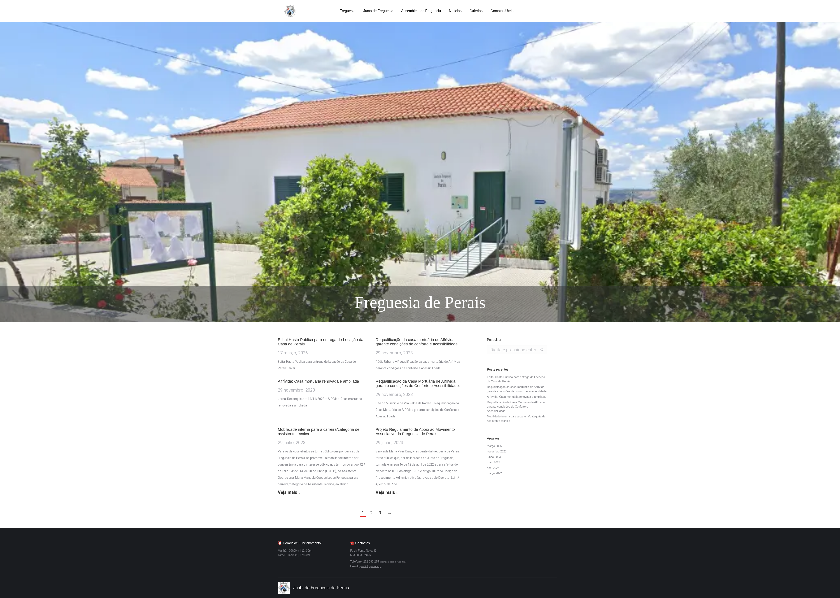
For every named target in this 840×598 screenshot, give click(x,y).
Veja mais (287, 492)
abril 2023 (493, 468)
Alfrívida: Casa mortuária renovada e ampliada (318, 381)
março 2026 (494, 446)
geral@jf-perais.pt (370, 566)
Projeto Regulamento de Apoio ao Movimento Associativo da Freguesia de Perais (415, 431)
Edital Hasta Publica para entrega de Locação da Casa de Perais (516, 379)
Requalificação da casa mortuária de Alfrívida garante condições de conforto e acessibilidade (417, 342)
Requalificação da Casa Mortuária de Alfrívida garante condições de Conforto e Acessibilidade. (418, 383)
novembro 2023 (496, 451)
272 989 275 (371, 561)
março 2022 (494, 473)
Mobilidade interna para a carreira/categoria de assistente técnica (516, 418)
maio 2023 (493, 462)
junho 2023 (494, 457)
